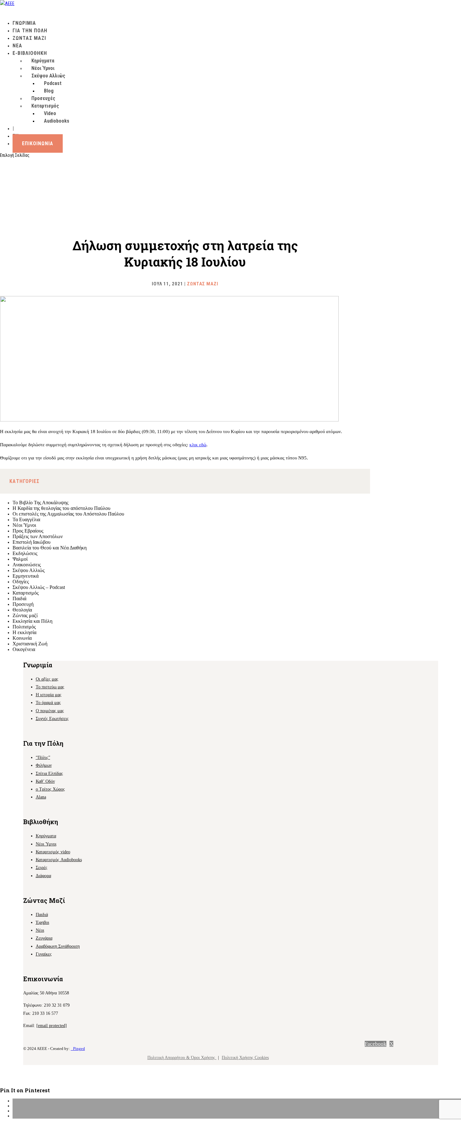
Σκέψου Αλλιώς (48, 76)
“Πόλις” (43, 757)
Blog (49, 91)
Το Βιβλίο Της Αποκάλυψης (40, 502)
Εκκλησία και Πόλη (32, 621)
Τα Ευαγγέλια (26, 519)
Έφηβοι (42, 922)
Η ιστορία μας (48, 694)
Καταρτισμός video (53, 852)
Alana (41, 797)
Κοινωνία (22, 638)
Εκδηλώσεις (25, 553)
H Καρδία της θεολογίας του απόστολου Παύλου (61, 508)
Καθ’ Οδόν (45, 781)
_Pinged (78, 1048)
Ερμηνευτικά (26, 576)
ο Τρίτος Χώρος (50, 789)
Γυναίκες (44, 954)
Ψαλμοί (20, 559)
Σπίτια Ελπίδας (49, 773)
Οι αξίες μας (47, 679)
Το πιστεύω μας (50, 687)
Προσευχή (23, 604)
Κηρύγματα (42, 61)
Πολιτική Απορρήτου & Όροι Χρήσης (181, 1057)
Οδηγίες (21, 581)
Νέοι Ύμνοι (43, 68)
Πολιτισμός (24, 626)
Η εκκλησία (24, 632)
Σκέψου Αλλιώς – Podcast (39, 587)
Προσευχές (43, 98)
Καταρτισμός (26, 593)
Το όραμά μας (48, 702)
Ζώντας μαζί (202, 284)
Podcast (52, 83)
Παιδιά (19, 598)
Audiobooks (56, 121)
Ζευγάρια (44, 938)
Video (50, 113)
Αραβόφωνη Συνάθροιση (58, 946)
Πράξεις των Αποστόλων (38, 536)
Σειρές (41, 867)
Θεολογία (22, 609)
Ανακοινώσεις (27, 564)
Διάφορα (43, 875)
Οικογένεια (24, 649)
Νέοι (40, 930)
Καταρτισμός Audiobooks (59, 859)
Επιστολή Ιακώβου (31, 542)
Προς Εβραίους (28, 530)
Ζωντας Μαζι (29, 38)
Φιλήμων (44, 765)
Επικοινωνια (37, 143)
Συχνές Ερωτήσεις (52, 718)
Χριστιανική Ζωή (30, 643)
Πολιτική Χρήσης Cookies (245, 1057)
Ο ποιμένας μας (50, 710)
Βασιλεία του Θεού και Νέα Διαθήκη (50, 547)
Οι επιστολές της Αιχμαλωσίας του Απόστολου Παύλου (68, 513)
